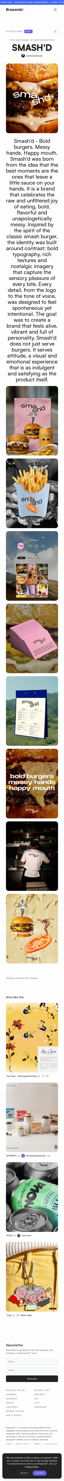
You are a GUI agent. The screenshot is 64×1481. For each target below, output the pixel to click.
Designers (11, 1399)
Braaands (15, 9)
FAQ (36, 1399)
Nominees (11, 1394)
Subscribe (32, 1378)
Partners (39, 1394)
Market (10, 1403)
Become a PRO (42, 1390)
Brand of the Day (15, 1390)
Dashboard (40, 1407)
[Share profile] (55, 31)
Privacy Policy (22, 1444)
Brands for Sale (15, 1411)
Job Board (12, 1407)
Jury (37, 1403)
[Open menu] (55, 9)
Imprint (37, 1444)
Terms (8, 1444)
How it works (13, 1415)
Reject (24, 1473)
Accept (40, 1473)
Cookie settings (51, 1444)
